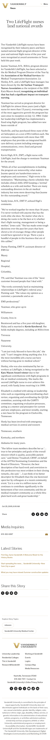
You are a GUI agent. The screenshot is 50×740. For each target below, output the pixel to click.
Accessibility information (15, 726)
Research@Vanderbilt (11, 665)
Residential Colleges (10, 658)
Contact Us (31, 679)
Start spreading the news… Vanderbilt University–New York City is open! (23, 565)
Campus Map (30, 665)
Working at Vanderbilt (33, 654)
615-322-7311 (19, 679)
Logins (27, 661)
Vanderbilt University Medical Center (19, 631)
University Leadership (11, 654)
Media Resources (32, 669)
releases (7, 625)
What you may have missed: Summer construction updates (24, 572)
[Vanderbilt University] (25, 645)
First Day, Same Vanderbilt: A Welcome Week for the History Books (22, 556)
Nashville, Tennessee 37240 (25, 676)
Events (28, 658)
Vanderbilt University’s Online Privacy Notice (25, 682)
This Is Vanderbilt (9, 661)
